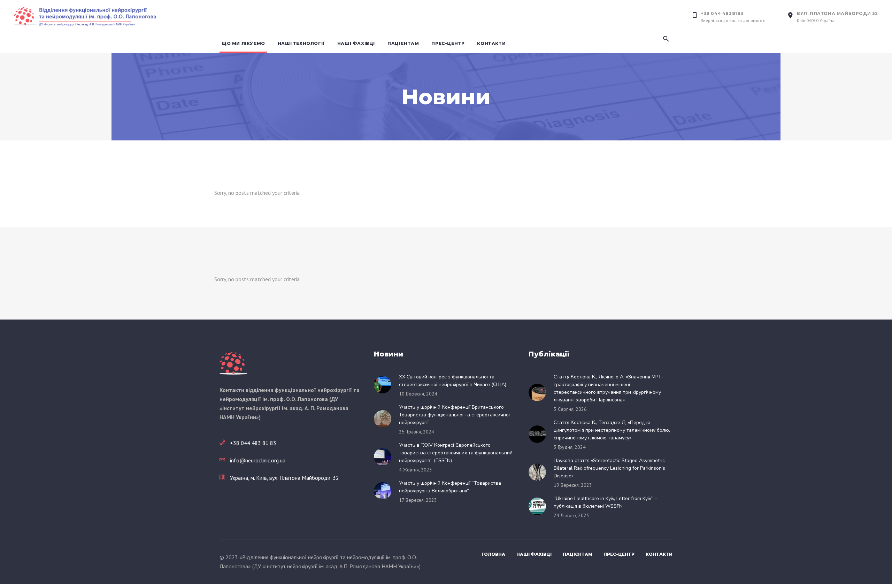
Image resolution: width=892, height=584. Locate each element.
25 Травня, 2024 (416, 432)
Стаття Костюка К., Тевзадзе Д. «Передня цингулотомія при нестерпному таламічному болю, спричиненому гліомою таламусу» (612, 430)
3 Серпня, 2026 (570, 409)
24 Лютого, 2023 (571, 515)
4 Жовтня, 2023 (415, 470)
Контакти (659, 554)
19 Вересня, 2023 (573, 485)
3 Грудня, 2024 (570, 447)
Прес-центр (619, 554)
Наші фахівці (534, 554)
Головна (493, 554)
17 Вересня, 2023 (418, 500)
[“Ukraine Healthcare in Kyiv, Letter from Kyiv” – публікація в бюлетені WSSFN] (539, 506)
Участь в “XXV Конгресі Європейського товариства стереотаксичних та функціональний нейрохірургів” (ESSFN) (456, 453)
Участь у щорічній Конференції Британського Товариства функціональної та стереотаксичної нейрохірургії (454, 415)
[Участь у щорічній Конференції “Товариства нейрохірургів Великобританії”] (384, 491)
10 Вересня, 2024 (418, 394)
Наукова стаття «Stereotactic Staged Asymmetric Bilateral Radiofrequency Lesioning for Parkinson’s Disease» (609, 468)
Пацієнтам (577, 554)
